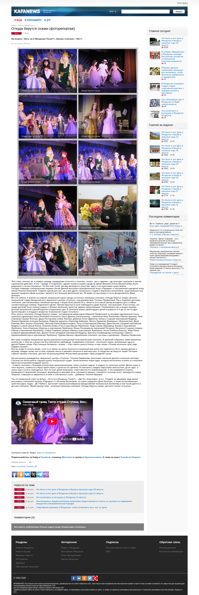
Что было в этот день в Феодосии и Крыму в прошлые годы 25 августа (172, 176)
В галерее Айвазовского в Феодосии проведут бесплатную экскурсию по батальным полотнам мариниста (172, 56)
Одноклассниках (92, 457)
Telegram (135, 457)
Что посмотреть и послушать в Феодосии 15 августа (61, 497)
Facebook (46, 457)
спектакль (20, 466)
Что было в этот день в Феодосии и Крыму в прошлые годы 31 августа (172, 203)
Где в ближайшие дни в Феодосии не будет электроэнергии (172, 101)
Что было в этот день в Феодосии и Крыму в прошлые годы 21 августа (69, 493)
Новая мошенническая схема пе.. (166, 260)
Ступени (30, 466)
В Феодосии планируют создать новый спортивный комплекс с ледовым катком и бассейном (172, 88)
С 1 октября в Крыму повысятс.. (165, 234)
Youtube (124, 457)
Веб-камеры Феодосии (72, 551)
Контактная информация (171, 551)
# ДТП (47, 20)
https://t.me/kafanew (46, 452)
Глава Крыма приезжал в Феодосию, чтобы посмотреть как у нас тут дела (71, 507)
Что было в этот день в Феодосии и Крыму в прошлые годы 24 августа (172, 135)
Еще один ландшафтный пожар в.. (166, 226)
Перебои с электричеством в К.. (165, 247)
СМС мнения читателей (27, 567)
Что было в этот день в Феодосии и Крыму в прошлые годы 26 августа (172, 149)
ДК (36, 466)
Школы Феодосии (69, 559)
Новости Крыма (23, 551)
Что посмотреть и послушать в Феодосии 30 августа (172, 113)
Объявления (22, 559)
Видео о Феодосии (70, 548)
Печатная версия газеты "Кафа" (121, 548)
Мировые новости (24, 555)
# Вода (18, 20)
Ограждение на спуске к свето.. (165, 272)
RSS (108, 551)
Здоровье (20, 563)
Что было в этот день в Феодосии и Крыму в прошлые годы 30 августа (172, 41)
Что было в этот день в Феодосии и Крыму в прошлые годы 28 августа (69, 489)
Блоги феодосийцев (71, 555)
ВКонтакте (67, 457)
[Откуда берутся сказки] (48, 71)
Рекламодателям (167, 548)
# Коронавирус (33, 20)
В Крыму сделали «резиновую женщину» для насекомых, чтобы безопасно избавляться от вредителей (172, 72)
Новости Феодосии (25, 548)
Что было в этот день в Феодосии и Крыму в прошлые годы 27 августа (172, 190)
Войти (185, 3)
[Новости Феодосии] (27, 11)
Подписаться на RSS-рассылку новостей (112, 11)
